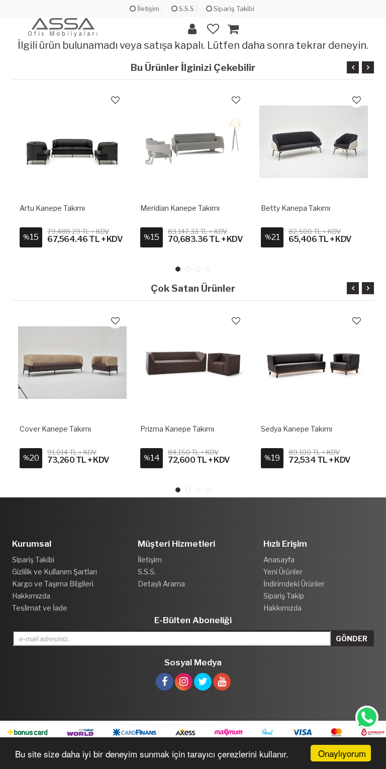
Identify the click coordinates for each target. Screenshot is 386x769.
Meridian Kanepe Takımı (180, 208)
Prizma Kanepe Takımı (177, 428)
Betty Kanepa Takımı (295, 208)
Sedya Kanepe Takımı (296, 428)
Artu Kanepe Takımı (52, 208)
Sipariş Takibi (233, 9)
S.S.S (185, 9)
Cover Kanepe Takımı (55, 428)
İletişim (147, 9)
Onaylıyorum (342, 753)
